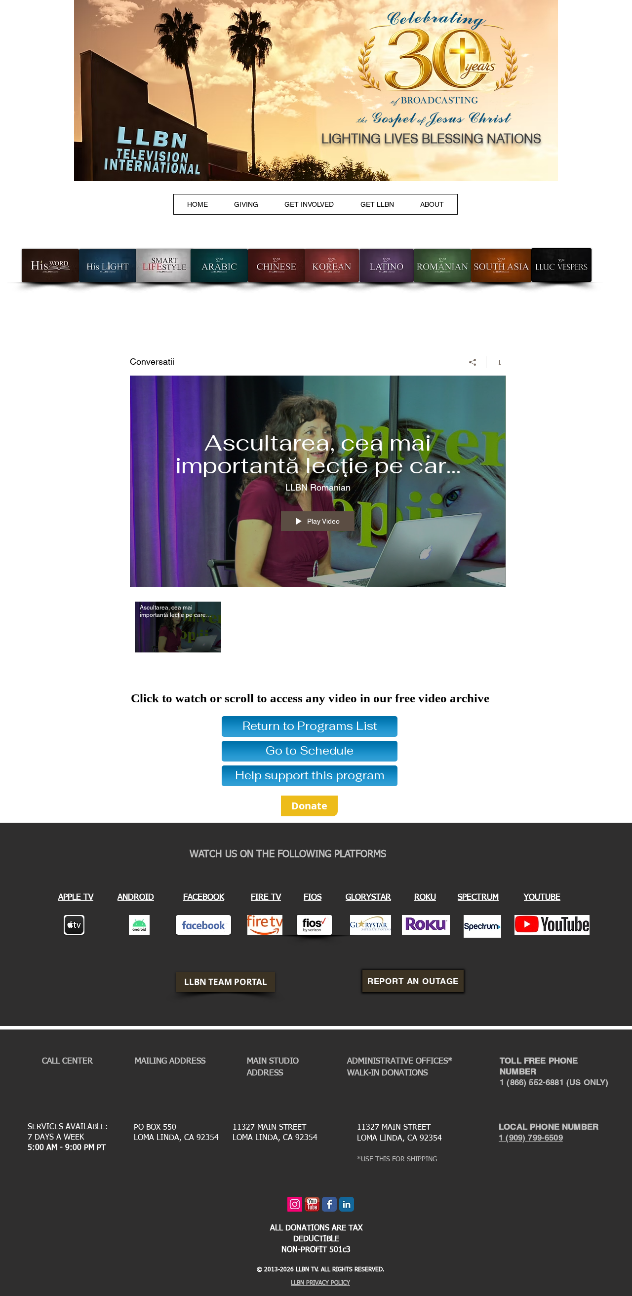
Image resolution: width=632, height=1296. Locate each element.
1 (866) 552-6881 (532, 1082)
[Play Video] (178, 627)
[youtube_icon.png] (312, 1204)
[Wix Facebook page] (329, 1204)
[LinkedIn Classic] (346, 1204)
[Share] (472, 362)
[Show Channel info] (496, 362)
